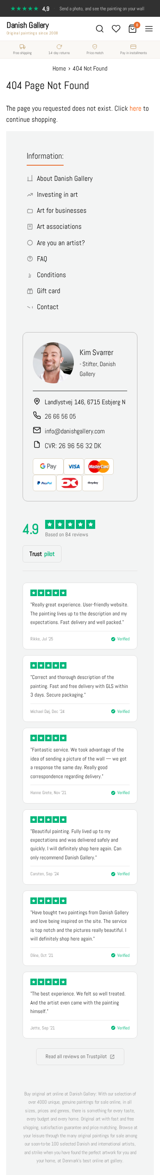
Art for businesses (62, 210)
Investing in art (57, 194)
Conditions (51, 274)
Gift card (48, 290)
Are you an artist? (61, 242)
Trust (42, 554)
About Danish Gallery (65, 178)
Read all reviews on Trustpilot (76, 1056)
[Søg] (99, 28)
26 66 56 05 (60, 416)
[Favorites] (116, 28)
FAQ (42, 258)
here (136, 108)
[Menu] (148, 28)
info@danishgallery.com (75, 431)
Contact (48, 306)
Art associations (59, 226)
